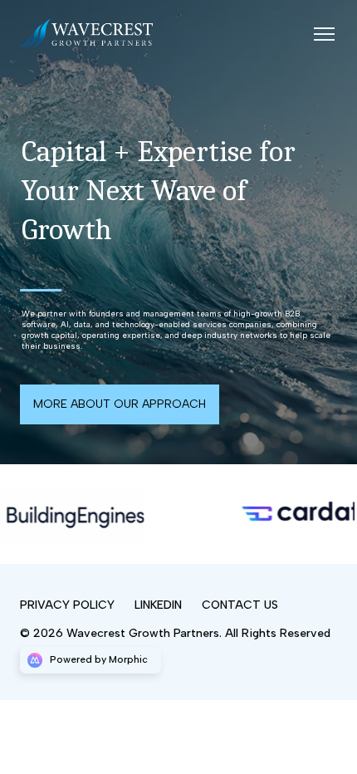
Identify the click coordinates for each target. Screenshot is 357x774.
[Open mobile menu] (324, 33)
